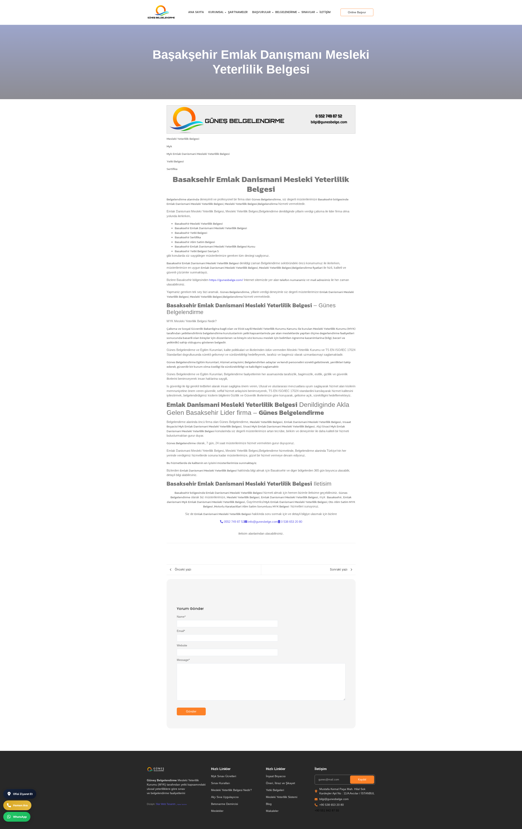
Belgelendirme (286, 12)
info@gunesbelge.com (263, 521)
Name (181, 616)
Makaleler (272, 810)
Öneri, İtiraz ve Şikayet (280, 783)
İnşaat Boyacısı (276, 776)
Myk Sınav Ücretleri (223, 776)
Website (182, 645)
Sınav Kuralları (220, 783)
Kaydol (362, 779)
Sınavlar (308, 12)
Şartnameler (238, 12)
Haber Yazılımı (182, 804)
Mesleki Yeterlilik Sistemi (281, 797)
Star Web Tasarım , (166, 804)
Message (183, 659)
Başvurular (261, 12)
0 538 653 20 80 (291, 521)
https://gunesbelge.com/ (226, 279)
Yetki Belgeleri (275, 790)
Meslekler (217, 810)
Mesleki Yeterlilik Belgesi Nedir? (231, 790)
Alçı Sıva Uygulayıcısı (225, 797)
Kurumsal (215, 12)
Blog (269, 804)
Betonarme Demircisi (224, 804)
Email (181, 630)
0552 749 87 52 (234, 521)
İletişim (325, 12)
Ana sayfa (196, 12)
